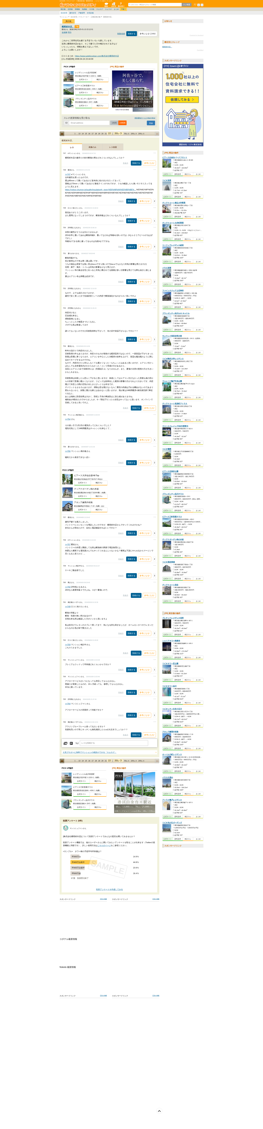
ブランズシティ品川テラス (173, 494)
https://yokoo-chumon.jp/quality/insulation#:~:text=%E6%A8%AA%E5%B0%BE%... (100, 189)
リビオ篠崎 (166, 449)
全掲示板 (106, 4)
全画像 (64, 32)
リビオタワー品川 (169, 686)
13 (79, 134)
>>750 (68, 587)
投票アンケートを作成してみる (109, 889)
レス (72, 147)
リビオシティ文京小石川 (172, 709)
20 (102, 134)
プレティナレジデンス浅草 (173, 618)
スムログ (99, 9)
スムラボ (108, 9)
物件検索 (113, 4)
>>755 (68, 451)
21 (106, 134)
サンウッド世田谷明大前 (172, 336)
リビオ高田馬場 (168, 562)
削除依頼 (121, 34)
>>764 (68, 704)
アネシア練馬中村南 (170, 732)
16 (89, 134)
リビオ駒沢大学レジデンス (173, 359)
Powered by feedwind (196, 35)
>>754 (68, 419)
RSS (69, 32)
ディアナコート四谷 (170, 585)
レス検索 (113, 147)
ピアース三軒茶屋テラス (172, 517)
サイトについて (121, 4)
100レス (134, 134)
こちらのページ (104, 845)
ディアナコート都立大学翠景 (173, 203)
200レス (141, 134)
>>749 (68, 606)
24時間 (122, 123)
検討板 (63, 9)
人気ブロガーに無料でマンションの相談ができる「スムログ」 (89, 752)
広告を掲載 (103, 899)
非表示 (125, 163)
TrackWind (200, 50)
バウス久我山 (167, 777)
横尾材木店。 (68, 26)
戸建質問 (81, 13)
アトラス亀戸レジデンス (172, 800)
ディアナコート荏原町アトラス (174, 404)
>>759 (68, 644)
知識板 (84, 9)
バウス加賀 (166, 268)
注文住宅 (64, 13)
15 (86, 134)
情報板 (77, 9)
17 (93, 134)
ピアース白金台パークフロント (174, 157)
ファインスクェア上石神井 (173, 290)
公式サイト (83, 79)
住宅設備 (90, 13)
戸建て (123, 9)
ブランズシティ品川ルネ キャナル (176, 313)
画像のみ (92, 147)
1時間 (114, 123)
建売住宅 (72, 13)
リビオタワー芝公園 (170, 664)
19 (99, 134)
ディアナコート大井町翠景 (173, 223)
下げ (77, 743)
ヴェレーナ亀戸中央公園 (172, 381)
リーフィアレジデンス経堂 (173, 245)
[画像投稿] (65, 743)
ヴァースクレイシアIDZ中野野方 (175, 426)
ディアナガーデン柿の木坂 (173, 539)
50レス (126, 134)
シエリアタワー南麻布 (171, 641)
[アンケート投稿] (71, 743)
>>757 (68, 544)
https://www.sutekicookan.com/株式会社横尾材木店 (97, 56)
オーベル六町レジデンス (172, 755)
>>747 (68, 174)
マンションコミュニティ (78, 4)
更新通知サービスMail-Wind (145, 118)
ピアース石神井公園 (170, 471)
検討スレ (100, 79)
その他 (91, 9)
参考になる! (149, 163)
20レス (118, 133)
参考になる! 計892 (148, 34)
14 (83, 134)
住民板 (70, 9)
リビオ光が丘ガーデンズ (172, 823)
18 (96, 134)
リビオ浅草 (166, 180)
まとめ (116, 9)
